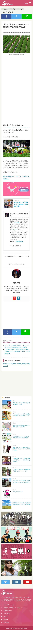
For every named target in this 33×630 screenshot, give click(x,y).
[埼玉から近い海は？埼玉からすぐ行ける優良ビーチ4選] (6, 404)
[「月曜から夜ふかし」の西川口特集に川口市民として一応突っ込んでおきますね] (6, 460)
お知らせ (6, 616)
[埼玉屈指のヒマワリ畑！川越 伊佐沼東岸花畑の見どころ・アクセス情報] (6, 504)
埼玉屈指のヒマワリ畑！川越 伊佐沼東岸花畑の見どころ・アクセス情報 (22, 503)
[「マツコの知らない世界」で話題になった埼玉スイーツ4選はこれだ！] (6, 415)
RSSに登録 (6, 622)
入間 (21, 9)
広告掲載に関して (8, 610)
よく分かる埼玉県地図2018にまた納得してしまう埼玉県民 (21, 425)
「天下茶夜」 (16, 222)
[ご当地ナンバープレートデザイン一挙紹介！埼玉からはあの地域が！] (6, 438)
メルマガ (14, 229)
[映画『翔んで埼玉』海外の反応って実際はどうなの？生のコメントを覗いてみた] (6, 449)
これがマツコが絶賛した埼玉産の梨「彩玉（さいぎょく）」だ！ (21, 470)
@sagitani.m (19, 241)
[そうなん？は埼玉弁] (6, 493)
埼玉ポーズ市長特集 (9, 9)
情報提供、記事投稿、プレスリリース (13, 608)
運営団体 (6, 619)
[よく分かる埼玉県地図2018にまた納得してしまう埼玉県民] (6, 426)
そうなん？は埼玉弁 (18, 492)
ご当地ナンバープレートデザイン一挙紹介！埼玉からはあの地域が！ (21, 436)
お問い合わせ (7, 613)
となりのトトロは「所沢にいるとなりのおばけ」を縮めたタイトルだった (21, 482)
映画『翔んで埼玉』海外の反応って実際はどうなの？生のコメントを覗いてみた (21, 449)
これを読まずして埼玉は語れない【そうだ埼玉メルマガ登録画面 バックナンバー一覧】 (17, 351)
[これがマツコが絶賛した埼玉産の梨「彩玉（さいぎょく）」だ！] (6, 471)
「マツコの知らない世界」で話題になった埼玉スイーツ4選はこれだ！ (21, 414)
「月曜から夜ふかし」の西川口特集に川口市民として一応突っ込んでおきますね (21, 460)
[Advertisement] (16, 74)
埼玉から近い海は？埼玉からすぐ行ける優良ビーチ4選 (21, 403)
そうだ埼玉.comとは (9, 605)
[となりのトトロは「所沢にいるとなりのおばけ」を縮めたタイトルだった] (6, 482)
